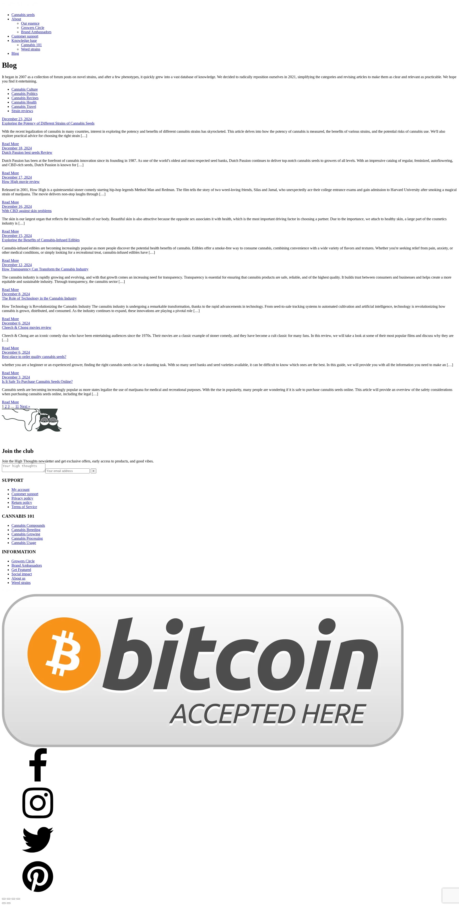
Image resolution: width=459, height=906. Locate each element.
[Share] (13, 899)
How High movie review (21, 182)
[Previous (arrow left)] (4, 903)
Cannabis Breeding (25, 530)
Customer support (24, 36)
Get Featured (21, 570)
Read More (10, 144)
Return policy (21, 502)
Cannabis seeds (23, 15)
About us (18, 578)
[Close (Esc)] (18, 899)
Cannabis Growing (25, 534)
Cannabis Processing (27, 538)
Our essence (30, 23)
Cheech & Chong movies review (26, 327)
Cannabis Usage (23, 543)
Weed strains (30, 49)
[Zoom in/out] (4, 899)
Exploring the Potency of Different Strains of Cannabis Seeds (48, 123)
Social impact (21, 574)
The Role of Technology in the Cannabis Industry (39, 298)
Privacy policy (22, 498)
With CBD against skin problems (27, 211)
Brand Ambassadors (36, 32)
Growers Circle (32, 28)
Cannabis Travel (23, 106)
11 (17, 406)
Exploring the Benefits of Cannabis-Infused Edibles (41, 240)
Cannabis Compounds (28, 525)
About (16, 19)
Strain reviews (22, 111)
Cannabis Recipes (24, 98)
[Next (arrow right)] (9, 903)
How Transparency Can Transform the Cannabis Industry (45, 269)
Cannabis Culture (24, 89)
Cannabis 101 (31, 45)
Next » (25, 406)
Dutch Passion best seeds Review (27, 152)
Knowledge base (24, 40)
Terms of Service (24, 507)
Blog (15, 53)
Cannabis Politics (24, 94)
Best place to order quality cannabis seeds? (34, 357)
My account (20, 490)
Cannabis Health (24, 102)
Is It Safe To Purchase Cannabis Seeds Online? (37, 381)
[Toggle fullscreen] (9, 899)
